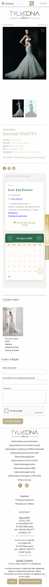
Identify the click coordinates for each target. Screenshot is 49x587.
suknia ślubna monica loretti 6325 (24, 453)
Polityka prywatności (25, 500)
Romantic (36, 152)
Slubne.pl (9, 3)
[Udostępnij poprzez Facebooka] (4, 169)
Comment (7, 388)
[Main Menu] (3, 3)
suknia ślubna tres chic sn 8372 (24, 460)
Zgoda (12, 581)
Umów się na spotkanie (47, 230)
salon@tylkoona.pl (24, 535)
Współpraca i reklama (24, 504)
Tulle (19, 139)
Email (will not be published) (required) (19, 378)
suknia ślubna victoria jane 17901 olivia (24, 476)
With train (18, 149)
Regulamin (24, 496)
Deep (13, 142)
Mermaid (17, 152)
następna (42, 24)
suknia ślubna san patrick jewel (24, 441)
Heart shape (23, 142)
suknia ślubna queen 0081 (24, 468)
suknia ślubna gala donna (24, 464)
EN (45, 3)
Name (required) (9, 368)
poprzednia (7, 24)
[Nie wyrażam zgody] (45, 576)
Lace (13, 139)
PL (41, 3)
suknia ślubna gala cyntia (24, 472)
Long (10, 149)
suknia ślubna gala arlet (24, 456)
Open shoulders (17, 146)
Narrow (26, 152)
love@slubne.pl (24, 555)
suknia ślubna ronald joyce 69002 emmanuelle (24, 449)
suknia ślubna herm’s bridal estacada (24, 445)
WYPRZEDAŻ (47, 252)
